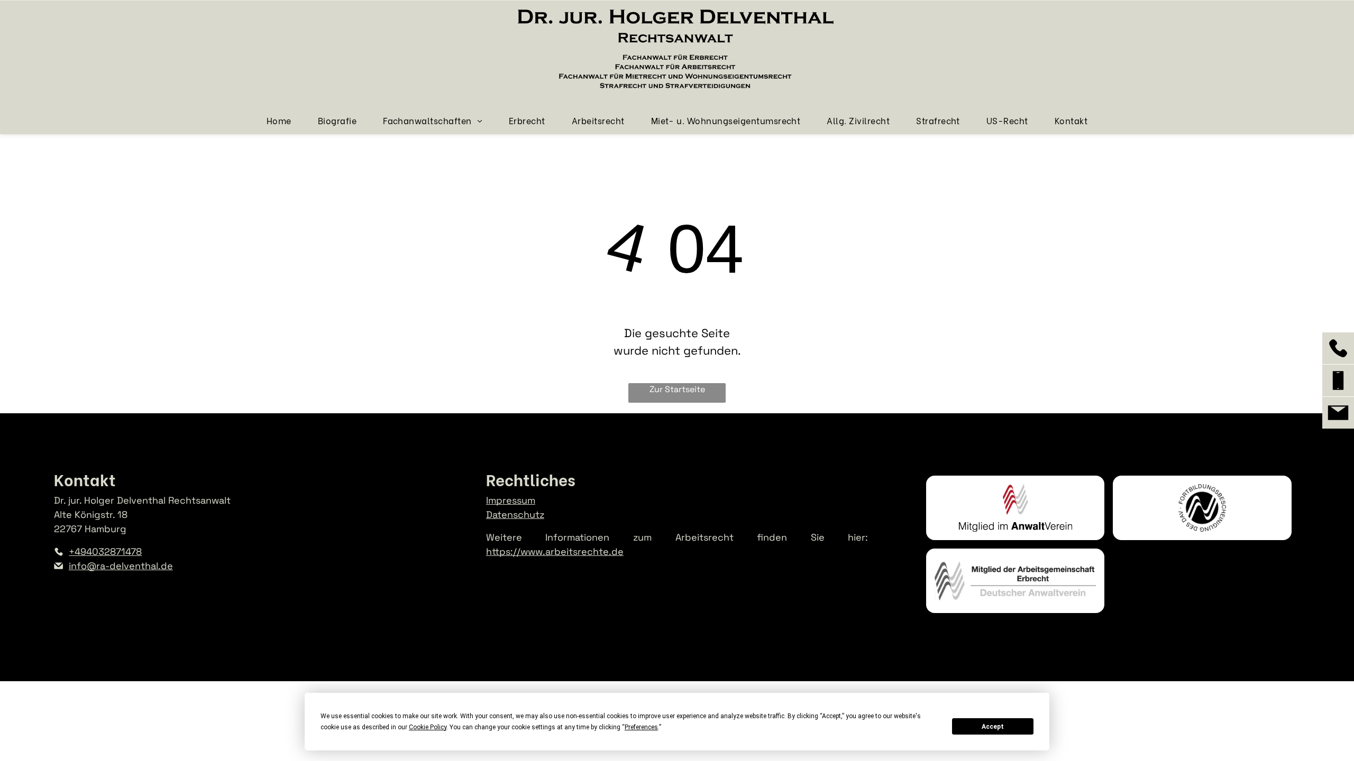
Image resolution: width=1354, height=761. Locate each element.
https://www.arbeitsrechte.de (555, 551)
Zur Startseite (677, 389)
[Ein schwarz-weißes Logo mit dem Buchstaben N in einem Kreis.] (1202, 508)
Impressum (510, 500)
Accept (993, 726)
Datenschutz (515, 514)
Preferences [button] (641, 727)
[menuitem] (279, 120)
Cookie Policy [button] (427, 727)
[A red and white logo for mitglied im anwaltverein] (1015, 508)
